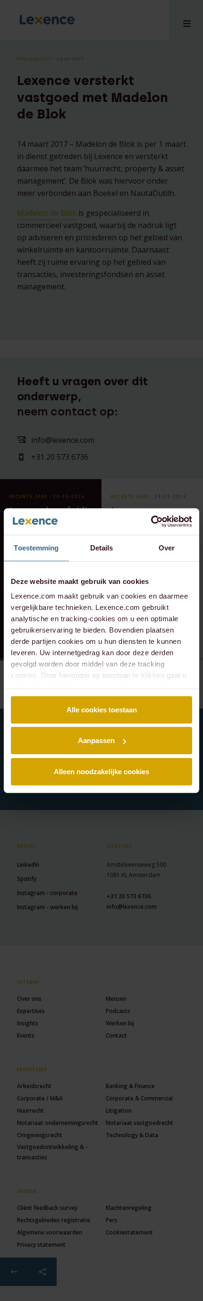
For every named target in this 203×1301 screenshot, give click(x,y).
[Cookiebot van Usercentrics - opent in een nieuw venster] (151, 521)
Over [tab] (167, 547)
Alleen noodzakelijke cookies (101, 771)
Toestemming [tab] (36, 547)
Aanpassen (96, 740)
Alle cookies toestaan (102, 709)
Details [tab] (101, 547)
